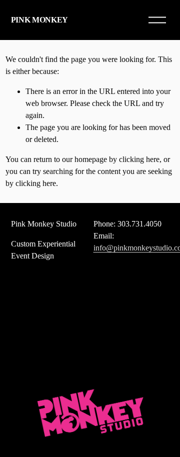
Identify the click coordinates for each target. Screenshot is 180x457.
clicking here (139, 159)
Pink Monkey (39, 20)
